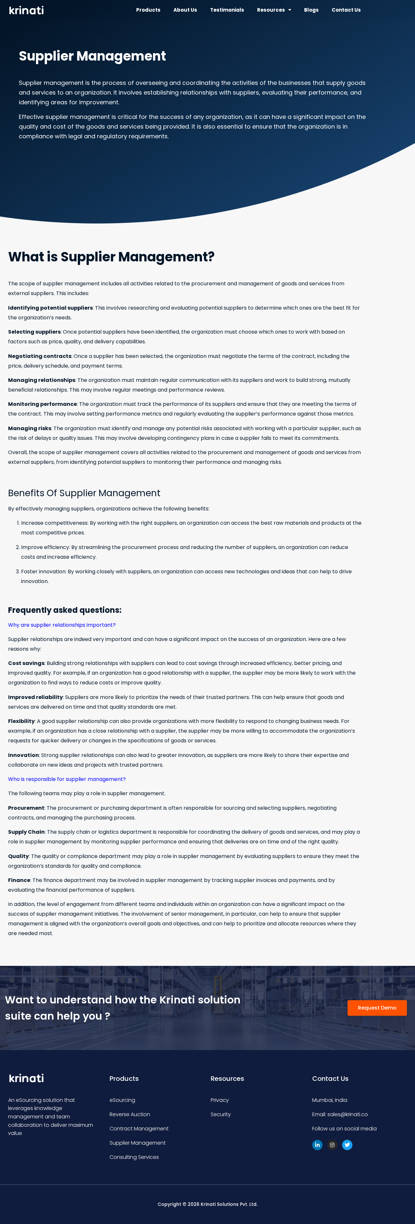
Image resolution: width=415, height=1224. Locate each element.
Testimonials (227, 9)
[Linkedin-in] (317, 1145)
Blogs (311, 9)
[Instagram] (332, 1145)
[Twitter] (347, 1145)
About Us (185, 9)
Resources (271, 9)
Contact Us (346, 9)
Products (148, 9)
